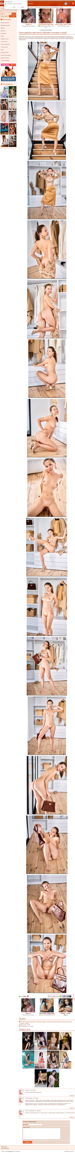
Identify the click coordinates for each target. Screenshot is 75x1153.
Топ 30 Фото (29, 3)
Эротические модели (6, 55)
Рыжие (2, 36)
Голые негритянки (5, 44)
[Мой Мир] (68, 996)
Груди (2, 49)
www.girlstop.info (5, 1148)
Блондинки (3, 33)
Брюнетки (3, 30)
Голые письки (4, 41)
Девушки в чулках (5, 57)
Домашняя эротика (5, 25)
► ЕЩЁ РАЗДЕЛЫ (5, 60)
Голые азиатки (4, 47)
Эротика (10, 1151)
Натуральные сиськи (67, 1021)
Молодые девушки (41, 1021)
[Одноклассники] (66, 996)
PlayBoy (2, 28)
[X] (70, 996)
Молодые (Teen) (5, 52)
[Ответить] (72, 1095)
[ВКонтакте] (64, 996)
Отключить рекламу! (46, 30)
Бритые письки (57, 1021)
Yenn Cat (27, 1023)
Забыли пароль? (4, 16)
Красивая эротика (5, 22)
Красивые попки (4, 38)
